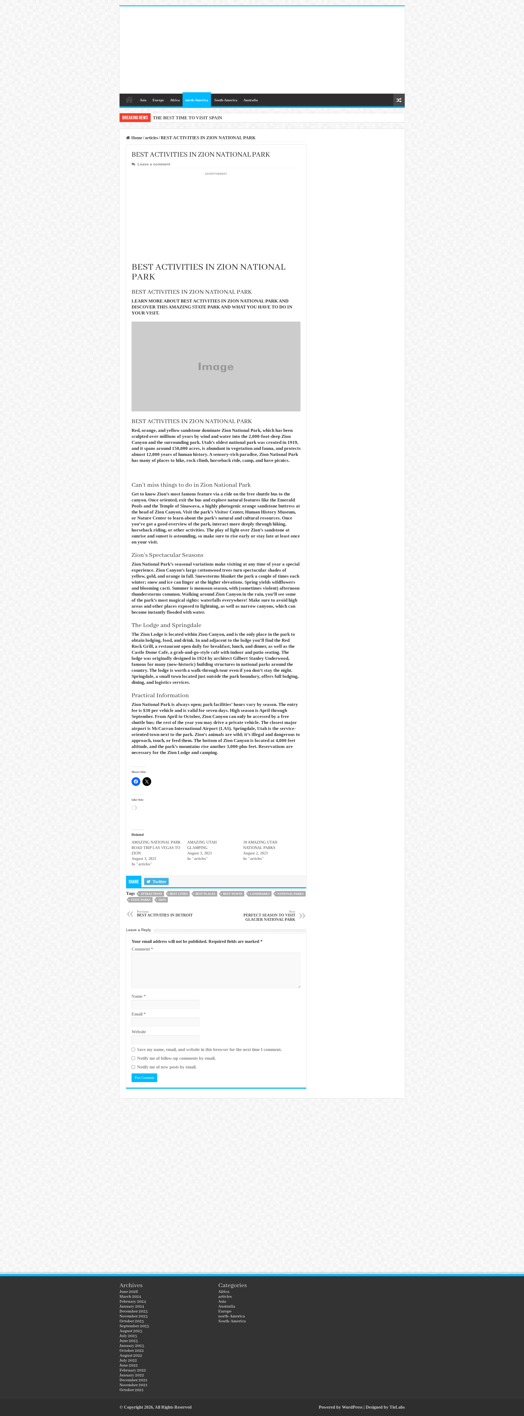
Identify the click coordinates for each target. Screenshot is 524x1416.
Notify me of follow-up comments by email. (176, 1058)
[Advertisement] (301, 50)
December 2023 (134, 1311)
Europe (158, 100)
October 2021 (132, 1390)
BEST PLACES (205, 893)
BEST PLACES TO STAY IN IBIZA (187, 117)
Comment (142, 949)
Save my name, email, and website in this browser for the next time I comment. (209, 1049)
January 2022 (132, 1375)
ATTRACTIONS (151, 893)
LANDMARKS (260, 893)
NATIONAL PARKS (290, 893)
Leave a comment (154, 164)
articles (151, 137)
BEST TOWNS (232, 893)
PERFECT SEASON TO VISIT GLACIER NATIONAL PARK (269, 916)
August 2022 (131, 1355)
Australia (250, 100)
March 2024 (130, 1296)
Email (139, 1014)
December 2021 (133, 1380)
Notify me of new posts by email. (166, 1067)
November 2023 (134, 1316)
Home (129, 99)
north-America (196, 100)
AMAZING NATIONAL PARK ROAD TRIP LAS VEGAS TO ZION (156, 847)
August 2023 (131, 1331)
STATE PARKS (141, 899)
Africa (175, 100)
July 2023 (128, 1336)
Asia (143, 100)
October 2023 (132, 1321)
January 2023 (132, 1345)
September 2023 (134, 1326)
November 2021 (133, 1385)
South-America (225, 100)
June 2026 (129, 1291)
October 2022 (132, 1350)
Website (139, 1031)
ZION (162, 899)
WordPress (352, 1407)
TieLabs (397, 1407)
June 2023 (129, 1340)
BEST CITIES (179, 893)
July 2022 (128, 1360)
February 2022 (133, 1370)
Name (139, 996)
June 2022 (129, 1365)
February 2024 (133, 1301)
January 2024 (132, 1306)
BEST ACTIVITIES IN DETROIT (165, 913)
